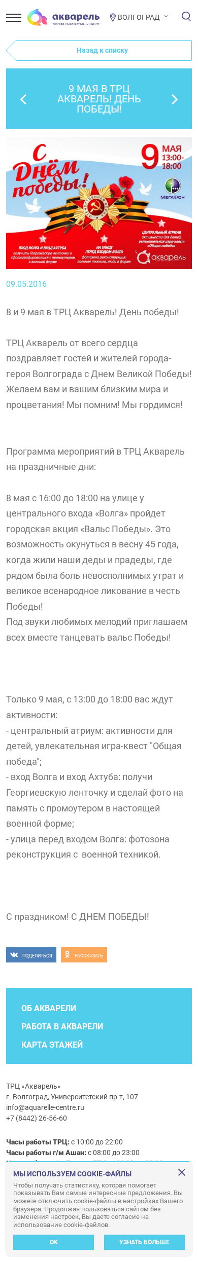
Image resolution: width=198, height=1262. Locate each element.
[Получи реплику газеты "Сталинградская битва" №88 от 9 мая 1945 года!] (23, 99)
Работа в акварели (62, 1026)
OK (54, 1242)
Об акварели (48, 1008)
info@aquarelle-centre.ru (45, 1107)
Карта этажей (52, 1045)
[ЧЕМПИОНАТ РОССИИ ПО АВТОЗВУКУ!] (174, 99)
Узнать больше (144, 1242)
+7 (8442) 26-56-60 (36, 1118)
